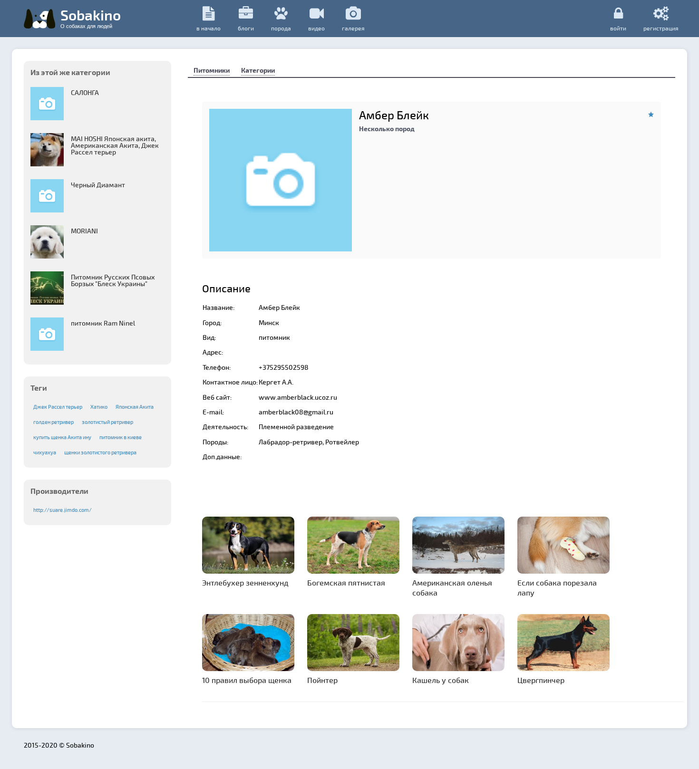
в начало (208, 28)
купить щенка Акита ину (62, 437)
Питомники (212, 70)
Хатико (98, 407)
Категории (258, 70)
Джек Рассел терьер (57, 407)
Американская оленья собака (452, 587)
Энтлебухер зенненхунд (245, 582)
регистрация (661, 28)
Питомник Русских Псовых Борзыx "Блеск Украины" (113, 280)
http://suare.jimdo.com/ (62, 510)
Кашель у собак (440, 679)
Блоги (246, 28)
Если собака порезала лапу (557, 587)
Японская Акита (135, 407)
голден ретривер (53, 422)
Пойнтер (322, 679)
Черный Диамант (98, 185)
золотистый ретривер (107, 422)
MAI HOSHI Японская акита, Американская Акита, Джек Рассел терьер (115, 145)
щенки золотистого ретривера (100, 452)
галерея (353, 28)
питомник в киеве (120, 437)
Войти (618, 28)
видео (316, 28)
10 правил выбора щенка (246, 679)
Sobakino (90, 17)
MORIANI (84, 231)
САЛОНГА (85, 92)
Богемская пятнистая (346, 582)
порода (281, 28)
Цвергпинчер (540, 679)
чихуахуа (44, 452)
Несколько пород (387, 129)
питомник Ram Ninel (103, 323)
